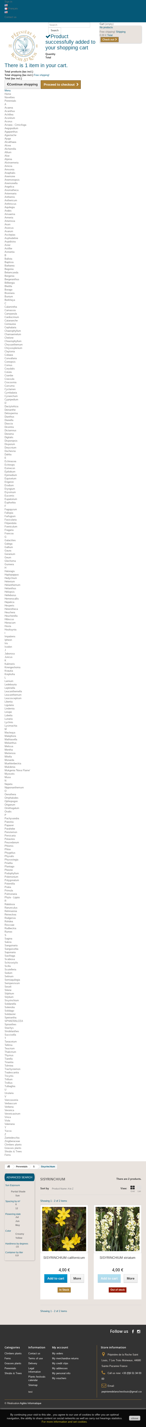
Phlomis (9, 845)
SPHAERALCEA (14, 1021)
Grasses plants (13, 1148)
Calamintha (11, 306)
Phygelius (10, 852)
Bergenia (9, 275)
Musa (8, 777)
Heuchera (10, 612)
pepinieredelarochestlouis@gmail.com (122, 1391)
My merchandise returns (65, 1358)
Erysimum (10, 492)
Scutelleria (10, 969)
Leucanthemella (13, 691)
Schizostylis (11, 962)
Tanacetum (11, 1041)
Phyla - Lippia (12, 897)
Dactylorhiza (11, 406)
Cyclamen (10, 389)
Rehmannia (11, 911)
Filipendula (10, 523)
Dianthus (9, 416)
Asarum (9, 231)
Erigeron (9, 481)
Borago (8, 289)
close (134, 1418)
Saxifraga (10, 955)
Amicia (8, 166)
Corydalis (10, 368)
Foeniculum (11, 526)
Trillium (9, 1079)
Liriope (8, 712)
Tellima (8, 1045)
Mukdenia (10, 766)
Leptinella (10, 688)
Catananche (11, 320)
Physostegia (11, 859)
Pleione (9, 869)
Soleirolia (10, 1007)
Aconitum (10, 118)
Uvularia (9, 1093)
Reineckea (10, 914)
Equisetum (10, 478)
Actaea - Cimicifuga (15, 124)
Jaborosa (10, 653)
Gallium (9, 547)
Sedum (8, 972)
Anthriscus (10, 203)
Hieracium (10, 622)
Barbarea (9, 265)
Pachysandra (12, 818)
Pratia (8, 887)
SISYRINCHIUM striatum (117, 1258)
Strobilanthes (12, 1031)
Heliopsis (10, 591)
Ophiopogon (11, 801)
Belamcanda (11, 272)
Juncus (9, 657)
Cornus (8, 365)
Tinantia (9, 1062)
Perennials (10, 100)
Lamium (9, 681)
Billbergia (10, 282)
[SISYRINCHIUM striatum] (118, 1229)
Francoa (9, 533)
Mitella (8, 756)
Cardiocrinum (12, 317)
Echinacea (10, 461)
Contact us (11, 17)
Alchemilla (10, 148)
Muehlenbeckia (13, 763)
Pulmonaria (11, 894)
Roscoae (9, 924)
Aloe (7, 155)
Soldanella (10, 1003)
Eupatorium (11, 499)
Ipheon (8, 639)
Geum (8, 557)
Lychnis (9, 722)
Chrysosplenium (13, 348)
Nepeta (8, 784)
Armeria (9, 217)
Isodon (8, 646)
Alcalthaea (10, 142)
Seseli (8, 986)
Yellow (18, 1238)
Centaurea (10, 324)
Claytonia (10, 351)
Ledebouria (11, 684)
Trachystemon (12, 1069)
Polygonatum (12, 880)
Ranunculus (11, 907)
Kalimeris (10, 663)
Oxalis (8, 811)
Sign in (8, 1)
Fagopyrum (11, 509)
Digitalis (9, 437)
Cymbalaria (11, 392)
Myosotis (10, 773)
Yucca (8, 1130)
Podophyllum (12, 873)
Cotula (8, 372)
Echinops (10, 464)
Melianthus (11, 742)
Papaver (9, 825)
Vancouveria (11, 1100)
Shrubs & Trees (13, 1151)
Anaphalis (10, 172)
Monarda (9, 760)
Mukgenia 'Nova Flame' (17, 770)
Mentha (9, 749)
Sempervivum (12, 983)
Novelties (10, 97)
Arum (7, 224)
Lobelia (8, 715)
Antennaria (10, 193)
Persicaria (10, 835)
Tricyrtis (9, 1075)
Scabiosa (10, 959)
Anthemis (10, 197)
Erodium (9, 485)
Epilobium (10, 471)
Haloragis (10, 571)
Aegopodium (11, 128)
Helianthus (10, 588)
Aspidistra (10, 241)
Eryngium (10, 488)
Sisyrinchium (12, 1000)
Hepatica (9, 602)
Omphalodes (11, 797)
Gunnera (9, 564)
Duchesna (10, 451)
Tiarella (9, 1058)
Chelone (9, 337)
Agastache (10, 135)
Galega (8, 543)
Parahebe (10, 828)
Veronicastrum (12, 1113)
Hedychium (11, 578)
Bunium (9, 296)
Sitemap (32, 1385)
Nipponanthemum (14, 787)
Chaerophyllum (13, 330)
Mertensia (10, 753)
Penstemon (11, 832)
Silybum (9, 997)
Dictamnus (10, 430)
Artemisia (10, 221)
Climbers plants (13, 1144)
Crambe (9, 375)
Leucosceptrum (13, 698)
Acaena (9, 107)
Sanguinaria (11, 945)
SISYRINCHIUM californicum (64, 1258)
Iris (6, 643)
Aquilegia (10, 207)
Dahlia (8, 454)
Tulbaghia (10, 1086)
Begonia (9, 269)
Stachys (9, 1027)
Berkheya (10, 300)
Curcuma (9, 385)
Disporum (10, 444)
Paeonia (9, 821)
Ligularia (9, 705)
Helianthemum (12, 585)
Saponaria (10, 952)
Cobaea (9, 354)
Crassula (9, 378)
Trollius (9, 1082)
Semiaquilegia (12, 979)
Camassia (10, 310)
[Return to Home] (8, 1166)
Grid (133, 1191)
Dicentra (9, 427)
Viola (7, 1120)
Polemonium (11, 876)
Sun (17, 1195)
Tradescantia (12, 1072)
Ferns (8, 1154)
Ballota (8, 258)
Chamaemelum (13, 334)
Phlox (8, 849)
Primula (9, 890)
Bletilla (8, 286)
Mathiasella (11, 739)
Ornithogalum (12, 808)
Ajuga (8, 138)
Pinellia (9, 863)
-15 (17, 1246)
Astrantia (9, 251)
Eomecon (10, 468)
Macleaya (10, 732)
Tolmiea (9, 1065)
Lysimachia (11, 725)
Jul (17, 1217)
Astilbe (8, 248)
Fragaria (9, 530)
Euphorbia (10, 502)
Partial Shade (18, 1191)
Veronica (9, 1110)
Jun (17, 1221)
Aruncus (9, 227)
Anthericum (11, 200)
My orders (57, 1353)
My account (60, 1347)
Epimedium (11, 475)
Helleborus (10, 595)
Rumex (8, 931)
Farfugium (10, 516)
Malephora (10, 736)
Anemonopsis (12, 179)
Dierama (9, 433)
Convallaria (11, 358)
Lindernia (9, 708)
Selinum (9, 976)
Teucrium (10, 1048)
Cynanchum (11, 396)
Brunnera (9, 293)
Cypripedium (11, 399)
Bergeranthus (12, 279)
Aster (7, 245)
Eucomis (9, 495)
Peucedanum (12, 842)
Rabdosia (10, 904)
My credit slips (60, 1363)
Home (8, 94)
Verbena (9, 1106)
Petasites (10, 839)
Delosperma (11, 413)
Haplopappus (12, 574)
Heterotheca (11, 609)
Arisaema (10, 214)
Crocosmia (10, 382)
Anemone (10, 176)
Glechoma (10, 560)
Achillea (9, 114)
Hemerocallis (12, 598)
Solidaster (10, 1014)
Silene (8, 990)
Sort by (44, 1188)
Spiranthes (10, 1024)
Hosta (8, 626)
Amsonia (9, 169)
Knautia (9, 670)
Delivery (32, 1363)
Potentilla (10, 883)
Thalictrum (10, 1051)
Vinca (8, 1117)
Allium (8, 152)
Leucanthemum (13, 694)
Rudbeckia (10, 928)
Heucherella (11, 615)
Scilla (8, 966)
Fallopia (9, 512)
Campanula (11, 313)
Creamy (19, 1234)
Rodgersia (10, 918)
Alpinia (8, 159)
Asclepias (10, 234)
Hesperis (9, 605)
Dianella (9, 420)
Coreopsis (10, 361)
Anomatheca (11, 190)
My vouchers (59, 1378)
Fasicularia (11, 519)
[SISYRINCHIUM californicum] (64, 1229)
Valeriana (10, 1124)
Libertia (9, 701)
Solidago (9, 1010)
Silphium (9, 993)
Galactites (10, 540)
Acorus (8, 121)
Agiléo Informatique (30, 1403)
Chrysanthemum (14, 344)
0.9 (17, 1255)
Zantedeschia (12, 1137)
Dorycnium (10, 447)
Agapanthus (11, 131)
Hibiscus (9, 619)
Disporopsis (11, 440)
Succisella (10, 1034)
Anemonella (11, 183)
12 (16, 1208)
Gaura (8, 550)
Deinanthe (10, 409)
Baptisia (9, 262)
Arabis (8, 210)
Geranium (10, 554)
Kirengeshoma (12, 667)
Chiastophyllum (13, 341)
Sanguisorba (11, 948)
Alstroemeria (11, 162)
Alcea (8, 145)
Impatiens (10, 636)
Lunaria (9, 718)
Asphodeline (11, 238)
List (139, 1191)
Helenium (10, 581)
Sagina (8, 938)
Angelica (9, 186)
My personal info (61, 1373)
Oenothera (10, 794)
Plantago (9, 866)
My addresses (60, 1368)
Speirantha (10, 1017)
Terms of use (35, 1358)
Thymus (9, 1055)
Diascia (9, 423)
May (17, 1225)
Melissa (9, 746)
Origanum (10, 804)
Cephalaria (10, 327)
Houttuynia (10, 629)
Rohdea (9, 921)
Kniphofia (10, 674)
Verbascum (11, 1103)
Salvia (8, 942)
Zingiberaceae (12, 1141)
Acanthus (10, 111)
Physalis (9, 856)
